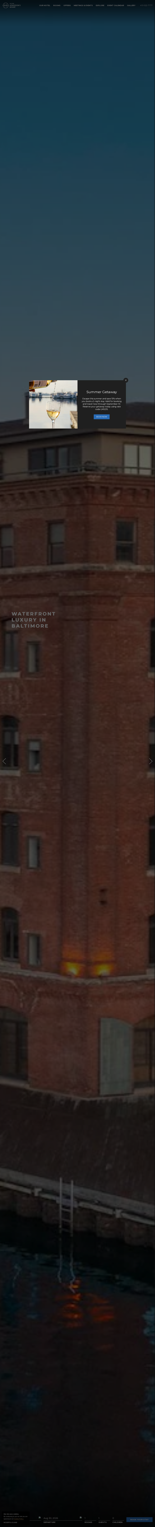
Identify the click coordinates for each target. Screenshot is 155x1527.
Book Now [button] (103, 417)
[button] (125, 380)
